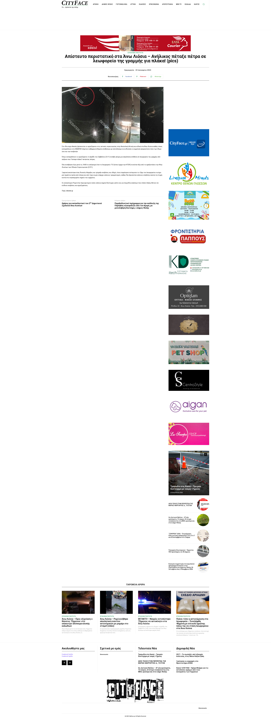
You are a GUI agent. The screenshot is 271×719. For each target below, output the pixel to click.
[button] (204, 4)
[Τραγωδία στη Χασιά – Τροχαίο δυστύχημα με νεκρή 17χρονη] (189, 473)
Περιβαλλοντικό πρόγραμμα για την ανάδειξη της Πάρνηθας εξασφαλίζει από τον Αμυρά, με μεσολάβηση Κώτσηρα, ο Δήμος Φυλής (137, 205)
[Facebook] (64, 662)
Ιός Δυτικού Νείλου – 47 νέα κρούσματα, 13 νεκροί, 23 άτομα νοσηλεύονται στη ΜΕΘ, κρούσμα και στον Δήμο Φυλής (182, 519)
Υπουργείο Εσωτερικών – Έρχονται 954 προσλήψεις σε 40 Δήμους (181, 551)
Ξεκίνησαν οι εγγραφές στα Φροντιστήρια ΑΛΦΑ (187, 662)
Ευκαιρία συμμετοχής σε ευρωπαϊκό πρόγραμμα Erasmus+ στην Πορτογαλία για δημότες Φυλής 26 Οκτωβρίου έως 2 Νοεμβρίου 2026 (181, 566)
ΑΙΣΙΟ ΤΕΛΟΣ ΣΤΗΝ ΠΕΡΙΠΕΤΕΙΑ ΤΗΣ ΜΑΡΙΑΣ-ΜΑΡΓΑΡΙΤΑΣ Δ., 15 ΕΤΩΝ (181, 504)
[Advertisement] (135, 17)
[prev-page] (201, 454)
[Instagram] (70, 662)
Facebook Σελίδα (67, 654)
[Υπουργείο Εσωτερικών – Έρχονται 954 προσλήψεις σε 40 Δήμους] (203, 551)
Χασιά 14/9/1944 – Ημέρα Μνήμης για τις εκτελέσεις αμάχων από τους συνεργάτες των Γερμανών (192, 670)
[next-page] (205, 454)
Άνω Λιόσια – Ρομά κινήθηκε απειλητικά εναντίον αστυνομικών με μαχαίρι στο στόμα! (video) (114, 622)
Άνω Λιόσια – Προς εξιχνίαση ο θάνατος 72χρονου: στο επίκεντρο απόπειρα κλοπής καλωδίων (77, 622)
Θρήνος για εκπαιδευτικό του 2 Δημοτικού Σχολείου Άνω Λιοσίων (82, 204)
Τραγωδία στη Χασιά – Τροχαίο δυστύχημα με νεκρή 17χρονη (185, 487)
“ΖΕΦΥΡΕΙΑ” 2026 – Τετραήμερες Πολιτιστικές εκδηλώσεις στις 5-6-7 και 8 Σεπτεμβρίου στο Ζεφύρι (182, 535)
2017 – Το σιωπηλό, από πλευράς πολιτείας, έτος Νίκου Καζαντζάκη (190, 655)
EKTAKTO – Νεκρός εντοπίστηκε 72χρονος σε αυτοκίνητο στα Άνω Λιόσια (154, 621)
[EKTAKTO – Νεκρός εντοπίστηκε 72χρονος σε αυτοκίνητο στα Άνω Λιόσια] (154, 602)
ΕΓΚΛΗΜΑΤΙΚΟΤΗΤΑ (135, 53)
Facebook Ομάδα (67, 656)
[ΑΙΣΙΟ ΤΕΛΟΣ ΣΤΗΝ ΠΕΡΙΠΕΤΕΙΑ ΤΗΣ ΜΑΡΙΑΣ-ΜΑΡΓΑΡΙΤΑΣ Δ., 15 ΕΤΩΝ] (203, 504)
